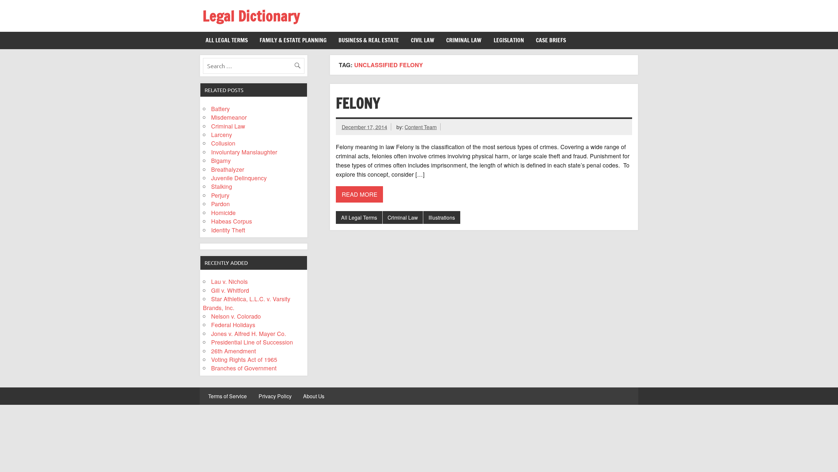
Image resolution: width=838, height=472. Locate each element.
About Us (313, 396)
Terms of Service (227, 396)
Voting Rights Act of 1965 (244, 359)
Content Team (421, 126)
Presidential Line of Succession (252, 342)
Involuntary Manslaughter (244, 152)
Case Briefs (551, 40)
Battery (220, 109)
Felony (358, 103)
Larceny (221, 134)
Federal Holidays (233, 325)
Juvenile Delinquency (239, 178)
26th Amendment (233, 351)
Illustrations (441, 217)
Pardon (220, 204)
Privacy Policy (275, 396)
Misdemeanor (229, 117)
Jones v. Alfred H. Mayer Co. (248, 333)
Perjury (220, 195)
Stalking (221, 186)
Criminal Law (464, 40)
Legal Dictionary (251, 16)
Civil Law (422, 40)
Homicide (223, 212)
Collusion (223, 143)
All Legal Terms (227, 40)
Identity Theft (228, 230)
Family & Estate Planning (293, 40)
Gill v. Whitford (230, 290)
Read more (359, 194)
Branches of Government (244, 368)
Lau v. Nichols (229, 281)
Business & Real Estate (368, 40)
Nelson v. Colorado (236, 316)
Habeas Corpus (231, 221)
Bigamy (221, 160)
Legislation (509, 40)
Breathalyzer (227, 169)
